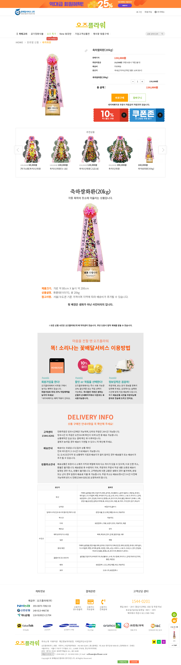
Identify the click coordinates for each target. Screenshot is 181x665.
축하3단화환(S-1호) (29, 168)
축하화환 (46, 42)
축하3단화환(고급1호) (59, 168)
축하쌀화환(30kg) (117, 168)
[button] (86, 51)
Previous (18, 150)
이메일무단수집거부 (83, 641)
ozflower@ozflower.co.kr (97, 654)
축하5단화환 (84, 168)
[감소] (133, 81)
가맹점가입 (123, 662)
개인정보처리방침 (66, 641)
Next (163, 150)
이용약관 (54, 641)
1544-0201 (141, 601)
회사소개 (45, 641)
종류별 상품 (33, 42)
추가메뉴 (161, 11)
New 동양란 (65, 33)
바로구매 (119, 97)
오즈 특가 (51, 33)
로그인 (139, 11)
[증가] (142, 81)
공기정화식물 (37, 33)
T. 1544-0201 (59, 654)
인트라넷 (134, 662)
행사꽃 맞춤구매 (101, 33)
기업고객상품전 (82, 33)
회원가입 (148, 11)
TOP (175, 645)
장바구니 (137, 97)
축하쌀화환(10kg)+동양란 (149, 168)
